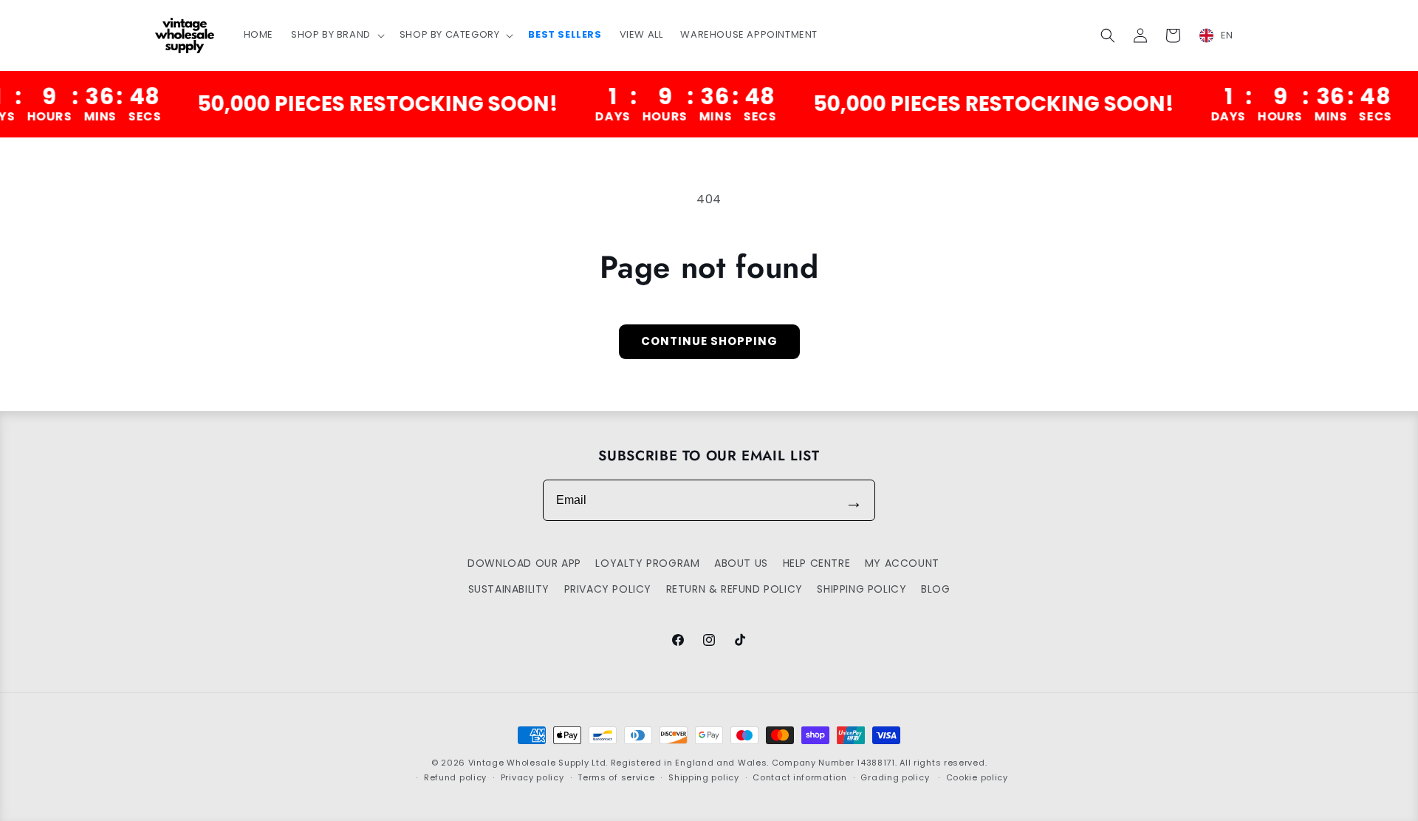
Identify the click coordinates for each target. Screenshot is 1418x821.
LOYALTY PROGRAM (647, 563)
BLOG (935, 589)
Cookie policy (977, 778)
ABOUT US (741, 563)
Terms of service (616, 778)
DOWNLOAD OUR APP (524, 563)
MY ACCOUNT (902, 563)
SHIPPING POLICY (861, 589)
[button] (336, 35)
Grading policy (894, 778)
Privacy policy (532, 778)
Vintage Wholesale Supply (528, 763)
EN (1227, 35)
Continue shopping (709, 341)
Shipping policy (703, 778)
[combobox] (1225, 35)
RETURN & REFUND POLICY (734, 589)
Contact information (799, 778)
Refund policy (455, 778)
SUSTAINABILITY (508, 589)
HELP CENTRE (817, 563)
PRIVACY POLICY (607, 589)
